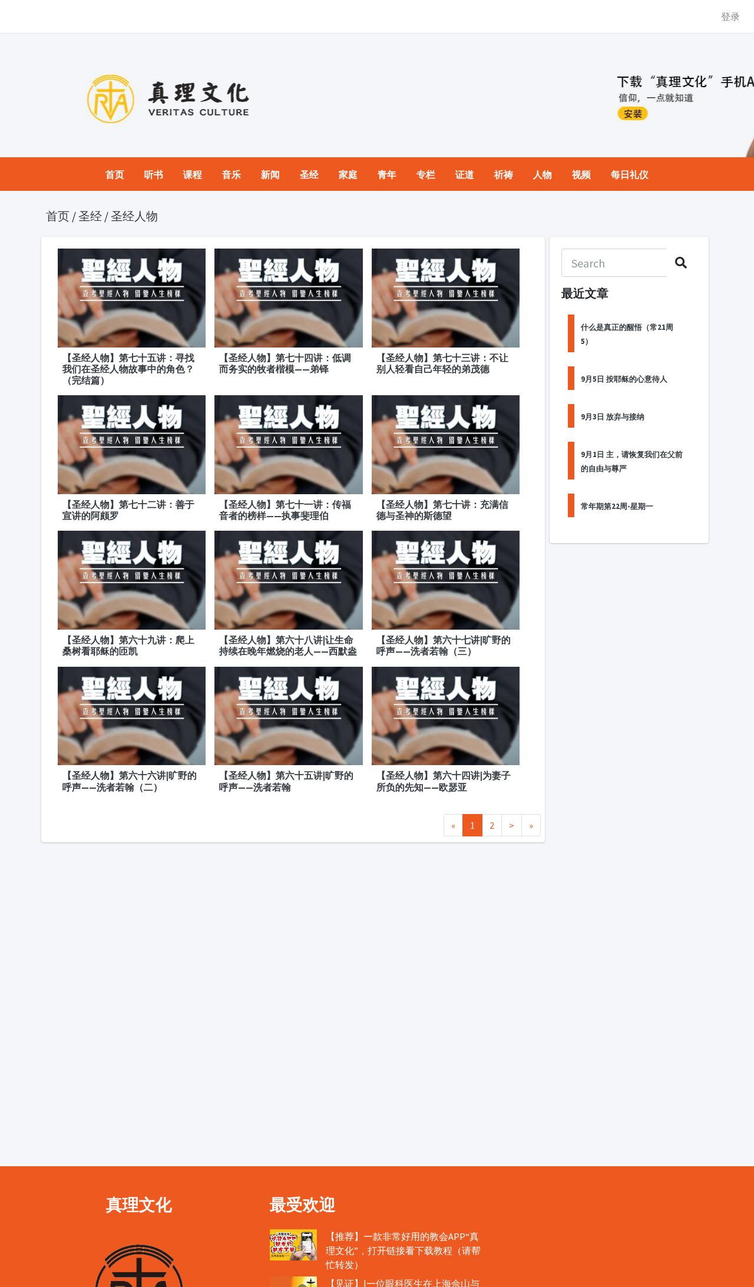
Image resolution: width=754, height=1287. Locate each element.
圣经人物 (134, 216)
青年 (387, 174)
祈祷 (503, 174)
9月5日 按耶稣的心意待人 (624, 378)
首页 (114, 174)
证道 (464, 174)
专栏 (425, 174)
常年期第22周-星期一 (617, 506)
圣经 (309, 174)
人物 (542, 174)
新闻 (270, 174)
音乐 (231, 174)
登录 (730, 16)
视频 (581, 174)
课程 (192, 174)
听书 (153, 174)
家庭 (348, 174)
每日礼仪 (630, 174)
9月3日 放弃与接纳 (612, 416)
